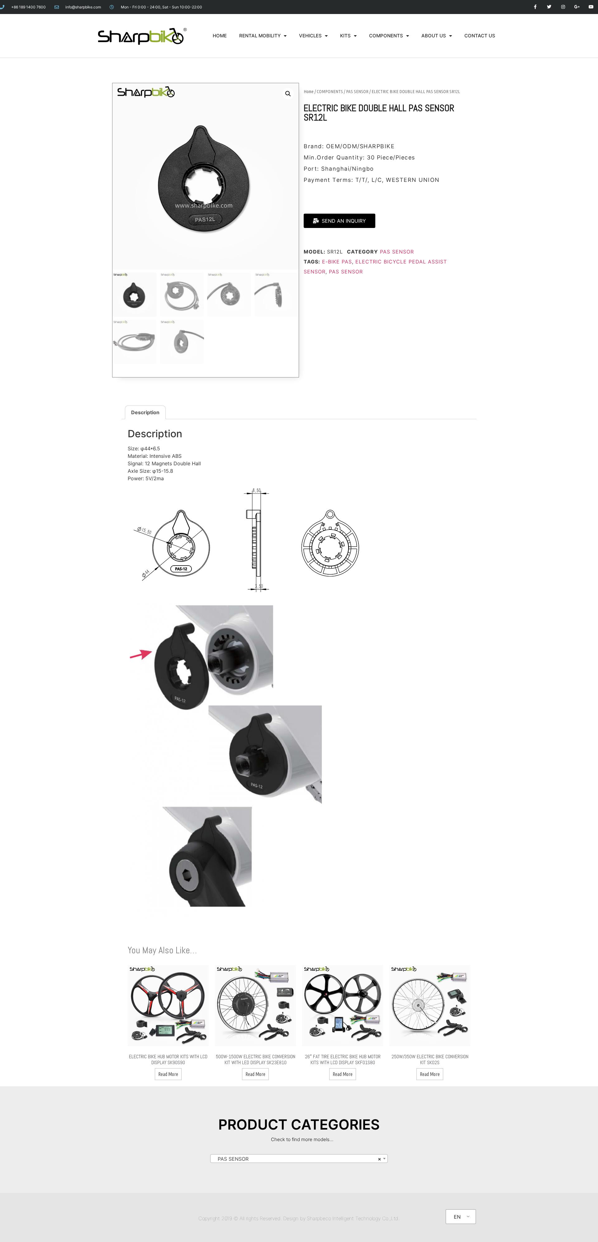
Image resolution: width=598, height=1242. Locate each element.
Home (309, 91)
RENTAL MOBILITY (260, 36)
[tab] (145, 412)
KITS (345, 36)
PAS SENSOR (357, 91)
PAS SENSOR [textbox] (297, 1159)
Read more (168, 1074)
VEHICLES (310, 36)
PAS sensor (346, 271)
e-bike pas (337, 261)
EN (457, 1217)
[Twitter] (549, 7)
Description (145, 412)
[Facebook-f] (535, 7)
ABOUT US (433, 36)
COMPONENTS (386, 36)
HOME (220, 36)
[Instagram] (563, 7)
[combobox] (299, 1158)
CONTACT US (479, 36)
